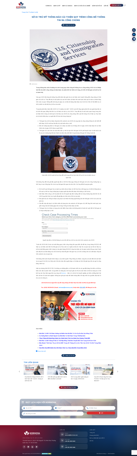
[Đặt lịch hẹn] (134, 30)
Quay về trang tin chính (69, 387)
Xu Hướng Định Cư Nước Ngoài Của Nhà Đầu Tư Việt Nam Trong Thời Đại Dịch (62, 336)
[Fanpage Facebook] (134, 34)
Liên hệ (91, 440)
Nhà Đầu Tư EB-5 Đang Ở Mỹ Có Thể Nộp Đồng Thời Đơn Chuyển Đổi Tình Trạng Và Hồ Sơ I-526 (67, 341)
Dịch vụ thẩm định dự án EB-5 (97, 438)
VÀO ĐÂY (82, 287)
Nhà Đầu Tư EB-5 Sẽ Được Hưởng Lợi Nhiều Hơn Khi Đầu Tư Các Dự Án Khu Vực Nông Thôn (66, 333)
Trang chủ (25, 12)
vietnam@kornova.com (65, 287)
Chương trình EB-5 (94, 435)
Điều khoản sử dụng (101, 453)
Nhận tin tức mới (69, 25)
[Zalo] (134, 39)
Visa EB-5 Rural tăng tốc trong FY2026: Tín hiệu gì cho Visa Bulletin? (102, 379)
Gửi (102, 413)
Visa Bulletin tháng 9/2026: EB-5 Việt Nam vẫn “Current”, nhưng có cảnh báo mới (34, 379)
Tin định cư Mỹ (33, 12)
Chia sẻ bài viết (41, 351)
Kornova (63, 273)
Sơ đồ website (111, 453)
